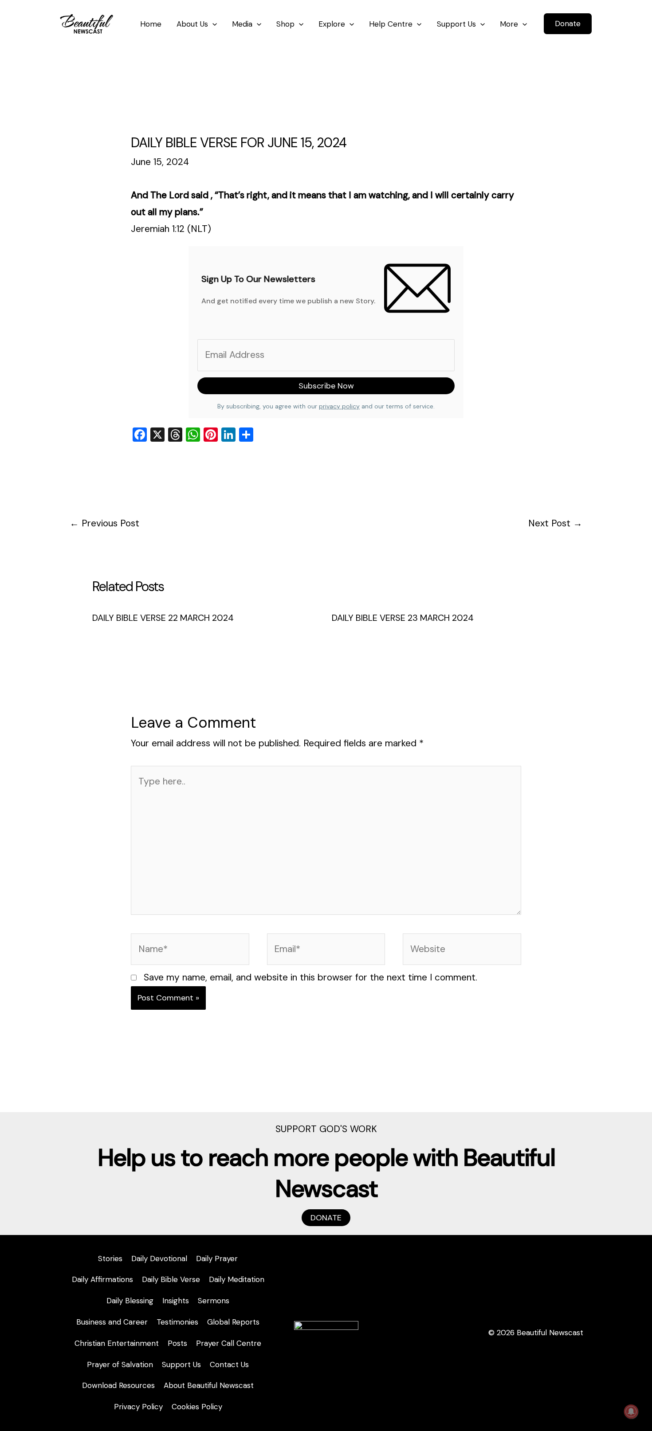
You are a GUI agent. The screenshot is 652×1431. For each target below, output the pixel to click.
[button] (567, 24)
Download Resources (118, 1385)
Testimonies (177, 1322)
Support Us (456, 24)
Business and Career (112, 1322)
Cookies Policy (197, 1406)
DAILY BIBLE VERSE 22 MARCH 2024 (163, 617)
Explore (331, 24)
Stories (110, 1258)
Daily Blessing (129, 1301)
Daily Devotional (159, 1258)
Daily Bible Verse (171, 1279)
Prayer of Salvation (120, 1364)
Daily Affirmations (102, 1279)
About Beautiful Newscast (209, 1385)
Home (150, 24)
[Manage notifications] (631, 1411)
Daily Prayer (217, 1258)
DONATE (326, 1217)
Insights (175, 1301)
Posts (177, 1343)
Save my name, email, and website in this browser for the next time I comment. (310, 977)
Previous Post (104, 523)
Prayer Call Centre (228, 1343)
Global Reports (233, 1322)
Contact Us (229, 1364)
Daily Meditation (236, 1279)
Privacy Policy (138, 1406)
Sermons (213, 1301)
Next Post (555, 523)
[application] (212, 24)
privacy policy (339, 406)
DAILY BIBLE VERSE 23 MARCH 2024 (403, 617)
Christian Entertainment (117, 1343)
